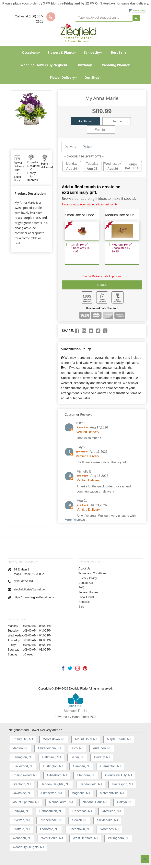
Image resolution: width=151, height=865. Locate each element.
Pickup (87, 146)
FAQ (81, 587)
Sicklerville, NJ (107, 820)
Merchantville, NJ (112, 793)
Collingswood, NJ (24, 775)
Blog (81, 606)
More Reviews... (76, 520)
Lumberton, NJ (51, 793)
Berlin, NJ (77, 757)
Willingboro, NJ (118, 838)
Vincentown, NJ (79, 829)
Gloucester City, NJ (118, 775)
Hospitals (84, 601)
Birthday (85, 65)
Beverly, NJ (102, 757)
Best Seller (119, 52)
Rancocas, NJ (82, 811)
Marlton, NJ (20, 748)
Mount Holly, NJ (86, 739)
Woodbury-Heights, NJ (28, 847)
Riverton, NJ (21, 820)
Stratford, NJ (21, 829)
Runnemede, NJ (51, 820)
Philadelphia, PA (50, 748)
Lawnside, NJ (21, 793)
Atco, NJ (77, 748)
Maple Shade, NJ (119, 739)
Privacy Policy (87, 578)
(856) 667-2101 (23, 581)
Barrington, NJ (22, 757)
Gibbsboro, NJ (57, 775)
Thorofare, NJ (49, 829)
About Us (84, 568)
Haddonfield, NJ (90, 784)
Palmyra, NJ (20, 811)
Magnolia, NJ (81, 793)
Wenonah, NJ (21, 838)
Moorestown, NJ (54, 739)
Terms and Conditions (92, 573)
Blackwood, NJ (22, 766)
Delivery (70, 146)
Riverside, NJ (111, 811)
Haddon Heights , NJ (55, 784)
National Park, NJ (95, 802)
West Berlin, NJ (52, 838)
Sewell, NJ (79, 820)
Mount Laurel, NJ (61, 802)
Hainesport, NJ (122, 784)
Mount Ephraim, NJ (25, 802)
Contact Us (85, 582)
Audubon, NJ (102, 748)
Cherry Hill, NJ (22, 739)
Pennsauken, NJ (51, 811)
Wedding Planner (116, 65)
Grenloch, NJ (21, 784)
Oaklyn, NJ (124, 802)
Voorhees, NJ (109, 829)
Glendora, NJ (86, 775)
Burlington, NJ (53, 766)
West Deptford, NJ (85, 838)
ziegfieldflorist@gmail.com (30, 589)
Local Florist (86, 597)
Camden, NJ (81, 766)
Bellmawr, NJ (51, 757)
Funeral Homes (88, 592)
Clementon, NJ (110, 766)
